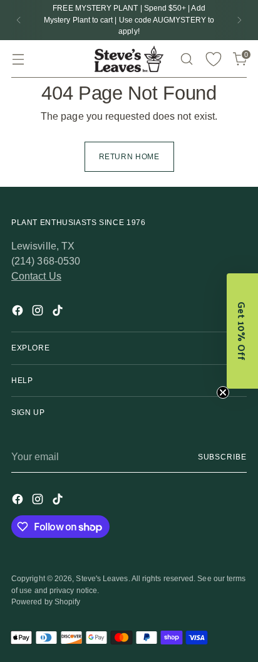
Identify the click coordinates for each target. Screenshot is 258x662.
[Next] (239, 20)
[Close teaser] (223, 392)
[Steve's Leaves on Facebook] (18, 312)
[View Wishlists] (213, 59)
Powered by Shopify (45, 601)
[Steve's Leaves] (129, 59)
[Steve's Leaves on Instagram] (38, 312)
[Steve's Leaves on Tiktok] (58, 312)
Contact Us (36, 276)
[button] (242, 331)
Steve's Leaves (102, 578)
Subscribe (222, 457)
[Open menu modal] (18, 59)
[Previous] (19, 20)
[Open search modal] (186, 59)
